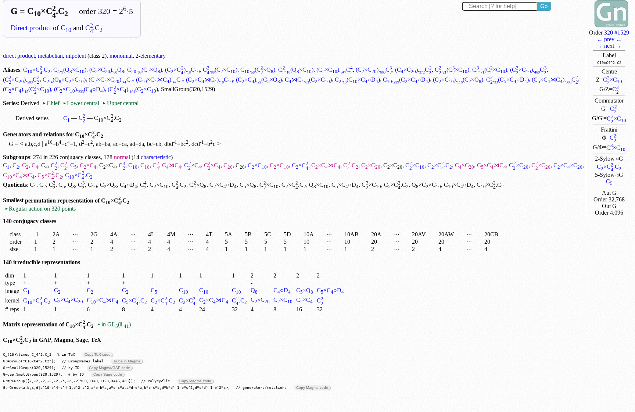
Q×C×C (426, 185)
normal (122, 157)
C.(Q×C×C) (64, 79)
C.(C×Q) (144, 70)
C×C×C (567, 165)
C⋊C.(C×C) (308, 79)
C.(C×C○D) (357, 79)
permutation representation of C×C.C (77, 200)
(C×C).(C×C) (27, 89)
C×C (612, 79)
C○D (128, 185)
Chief (52, 103)
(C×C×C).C (111, 79)
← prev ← (609, 39)
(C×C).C (182, 70)
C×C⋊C (325, 165)
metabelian (50, 56)
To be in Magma (126, 361)
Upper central (120, 103)
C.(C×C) (220, 70)
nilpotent (76, 56)
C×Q (108, 185)
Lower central (81, 103)
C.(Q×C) (69, 70)
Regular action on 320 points (40, 208)
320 (104, 11)
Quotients (15, 185)
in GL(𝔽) (113, 324)
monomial (121, 56)
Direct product (31, 28)
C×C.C (609, 167)
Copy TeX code (98, 354)
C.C (94, 28)
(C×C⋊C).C (159, 79)
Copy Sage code (107, 374)
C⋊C (171, 165)
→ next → (609, 46)
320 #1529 (616, 32)
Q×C (319, 185)
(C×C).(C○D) (79, 89)
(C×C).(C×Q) (259, 79)
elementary (153, 56)
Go (544, 6)
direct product (19, 56)
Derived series (32, 118)
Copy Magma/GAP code (109, 368)
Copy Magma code (195, 381)
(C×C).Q (106, 70)
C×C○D (223, 185)
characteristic (156, 157)
